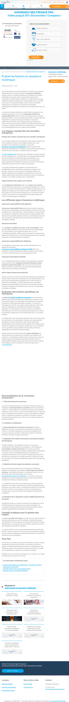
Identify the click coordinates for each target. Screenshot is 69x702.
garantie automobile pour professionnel (15, 565)
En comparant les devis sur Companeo (14, 476)
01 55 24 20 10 (50, 687)
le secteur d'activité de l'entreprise (20, 297)
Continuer (35, 57)
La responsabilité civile (9, 154)
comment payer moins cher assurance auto (16, 569)
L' (17, 249)
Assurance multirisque (16, 71)
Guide (24, 71)
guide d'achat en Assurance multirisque (20, 588)
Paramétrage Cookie (8, 690)
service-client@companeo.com (55, 689)
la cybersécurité (7, 345)
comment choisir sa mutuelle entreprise (15, 571)
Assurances (7, 71)
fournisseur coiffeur (35, 565)
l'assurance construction (10, 567)
